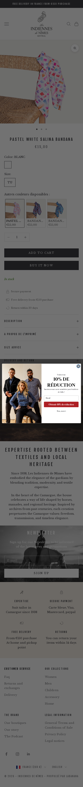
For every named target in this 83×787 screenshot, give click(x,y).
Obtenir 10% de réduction (61, 404)
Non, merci (61, 411)
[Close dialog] (78, 366)
